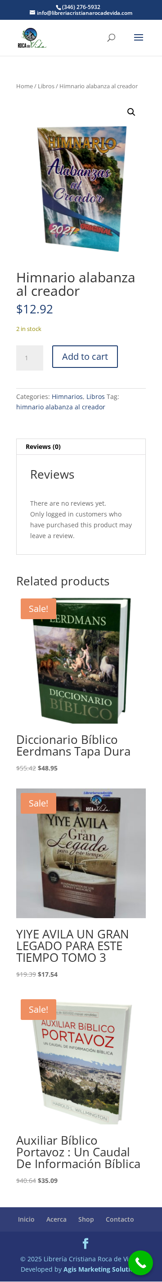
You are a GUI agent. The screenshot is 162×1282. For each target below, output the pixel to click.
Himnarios (67, 396)
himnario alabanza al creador (60, 407)
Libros (46, 86)
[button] (131, 112)
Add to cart (85, 356)
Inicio (26, 1219)
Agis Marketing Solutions (102, 1269)
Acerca (56, 1219)
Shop (86, 1219)
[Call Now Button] (140, 1262)
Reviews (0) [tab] (43, 446)
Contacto (120, 1219)
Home (24, 86)
